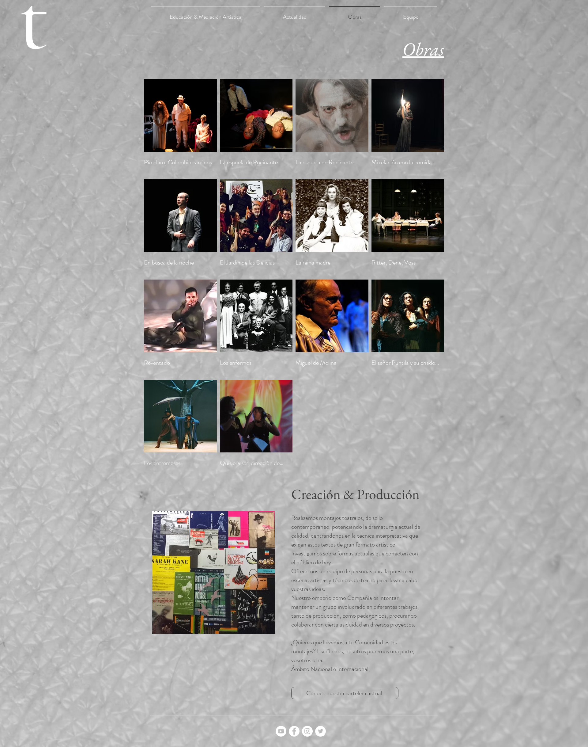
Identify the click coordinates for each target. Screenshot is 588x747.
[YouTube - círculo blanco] (281, 731)
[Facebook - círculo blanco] (294, 731)
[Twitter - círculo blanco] (320, 731)
